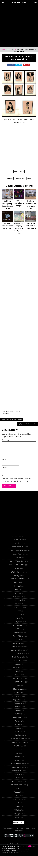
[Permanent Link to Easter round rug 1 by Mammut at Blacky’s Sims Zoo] (19, 221)
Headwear (17, 539)
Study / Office (18, 636)
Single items (17, 632)
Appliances (18, 703)
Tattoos (17, 792)
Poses (17, 753)
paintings (10, 178)
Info (34, 846)
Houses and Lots (16, 650)
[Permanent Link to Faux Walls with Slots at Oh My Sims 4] (30, 221)
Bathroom (18, 600)
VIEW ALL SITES (18, 823)
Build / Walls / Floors (16, 565)
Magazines (18, 664)
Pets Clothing (18, 746)
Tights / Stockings (18, 554)
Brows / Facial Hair (16, 561)
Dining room (18, 607)
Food (17, 593)
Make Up (16, 668)
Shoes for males (18, 767)
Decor (15, 49)
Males (18, 778)
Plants (17, 749)
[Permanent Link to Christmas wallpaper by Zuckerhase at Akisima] (7, 198)
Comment (6, 440)
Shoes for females (17, 763)
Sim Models (16, 771)
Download (18, 171)
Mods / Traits (16, 696)
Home (3, 49)
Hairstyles (16, 643)
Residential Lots (17, 657)
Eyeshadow (17, 678)
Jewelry (17, 543)
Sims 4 (29, 178)
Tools (17, 803)
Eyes (16, 590)
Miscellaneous (17, 547)
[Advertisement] (19, 26)
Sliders (18, 788)
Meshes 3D (18, 693)
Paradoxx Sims (20, 178)
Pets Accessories (18, 742)
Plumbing (18, 721)
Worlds (17, 817)
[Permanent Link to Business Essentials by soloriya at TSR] (30, 198)
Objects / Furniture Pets (18, 739)
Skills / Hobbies (17, 781)
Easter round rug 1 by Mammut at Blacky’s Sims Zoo (19, 228)
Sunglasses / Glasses (18, 550)
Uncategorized (18, 814)
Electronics (18, 710)
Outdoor (18, 629)
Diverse (17, 586)
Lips (17, 685)
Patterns (18, 725)
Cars (17, 568)
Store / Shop (18, 660)
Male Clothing (17, 582)
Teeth (17, 796)
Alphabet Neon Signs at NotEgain (19, 203)
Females (18, 774)
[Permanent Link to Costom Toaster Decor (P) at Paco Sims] (7, 221)
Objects (9, 49)
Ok (30, 846)
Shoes (16, 760)
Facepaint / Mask (18, 682)
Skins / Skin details (16, 785)
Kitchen (18, 618)
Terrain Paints (17, 799)
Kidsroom (18, 614)
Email (4, 468)
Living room (18, 622)
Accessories (16, 536)
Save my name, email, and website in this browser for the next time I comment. (16, 480)
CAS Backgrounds (17, 572)
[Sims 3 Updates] (19, 835)
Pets (17, 728)
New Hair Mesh (17, 646)
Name (4, 459)
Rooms (16, 757)
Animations (18, 557)
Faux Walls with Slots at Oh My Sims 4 (31, 225)
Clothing (16, 576)
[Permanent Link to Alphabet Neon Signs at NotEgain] (19, 198)
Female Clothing (17, 579)
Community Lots (17, 653)
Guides (17, 640)
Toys (17, 806)
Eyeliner (17, 675)
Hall (18, 611)
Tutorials (18, 810)
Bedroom (18, 604)
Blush (18, 671)
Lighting (18, 714)
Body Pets (18, 731)
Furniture (16, 597)
